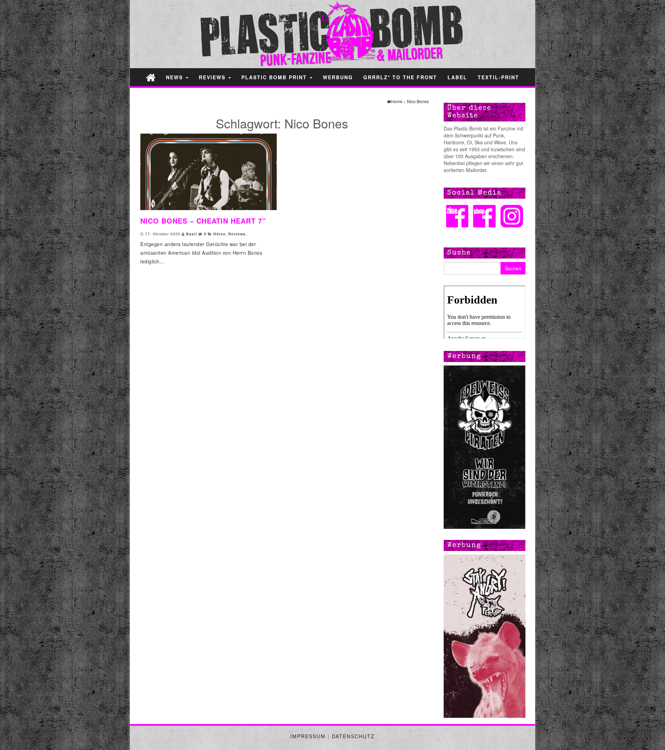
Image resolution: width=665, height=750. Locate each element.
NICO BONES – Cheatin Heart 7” (203, 221)
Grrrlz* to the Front (400, 77)
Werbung (338, 77)
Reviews (213, 77)
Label (457, 77)
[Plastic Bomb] (151, 77)
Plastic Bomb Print (275, 77)
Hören (219, 233)
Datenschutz (353, 736)
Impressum (308, 736)
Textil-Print (498, 77)
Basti (191, 233)
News (175, 77)
